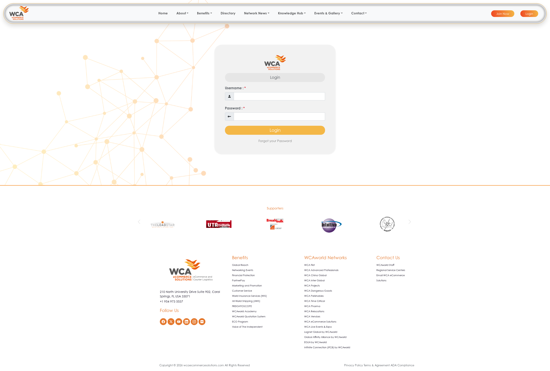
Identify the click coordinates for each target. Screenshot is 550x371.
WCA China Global (315, 275)
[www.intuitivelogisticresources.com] (331, 225)
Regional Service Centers (390, 270)
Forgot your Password (275, 141)
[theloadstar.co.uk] (163, 225)
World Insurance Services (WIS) (249, 295)
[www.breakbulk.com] (275, 225)
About (181, 13)
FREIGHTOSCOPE (242, 306)
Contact (357, 13)
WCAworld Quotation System (249, 316)
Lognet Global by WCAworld (320, 331)
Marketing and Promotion (247, 285)
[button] (139, 222)
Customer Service (242, 290)
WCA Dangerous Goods (318, 290)
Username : (235, 88)
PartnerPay (238, 280)
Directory (228, 13)
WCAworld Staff (385, 265)
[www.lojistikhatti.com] (218, 225)
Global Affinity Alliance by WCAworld (325, 337)
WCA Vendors (312, 316)
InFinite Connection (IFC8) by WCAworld (327, 347)
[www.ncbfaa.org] (387, 225)
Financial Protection (243, 275)
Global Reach (240, 265)
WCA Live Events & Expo (318, 326)
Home (163, 13)
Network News (255, 13)
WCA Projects (312, 285)
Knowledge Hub (290, 13)
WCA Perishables (314, 295)
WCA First (309, 265)
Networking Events (242, 270)
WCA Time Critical (314, 301)
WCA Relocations (314, 311)
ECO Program (240, 321)
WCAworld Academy (244, 311)
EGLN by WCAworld (315, 342)
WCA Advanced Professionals (321, 270)
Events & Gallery (327, 13)
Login (275, 130)
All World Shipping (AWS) (246, 301)
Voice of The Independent (247, 326)
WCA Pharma (312, 306)
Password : (235, 108)
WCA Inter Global (314, 280)
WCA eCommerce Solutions (320, 321)
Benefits (203, 13)
